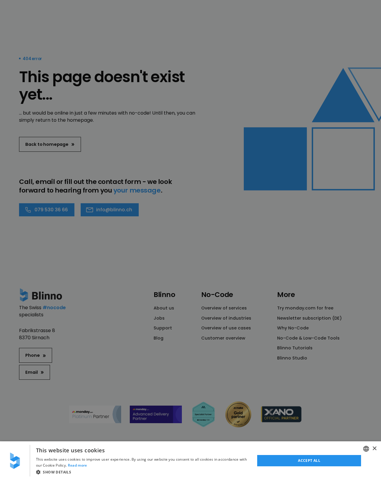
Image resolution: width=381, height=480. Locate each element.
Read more (77, 465)
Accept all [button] (309, 460)
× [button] (374, 448)
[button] (142, 472)
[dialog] (190, 460)
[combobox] (366, 449)
